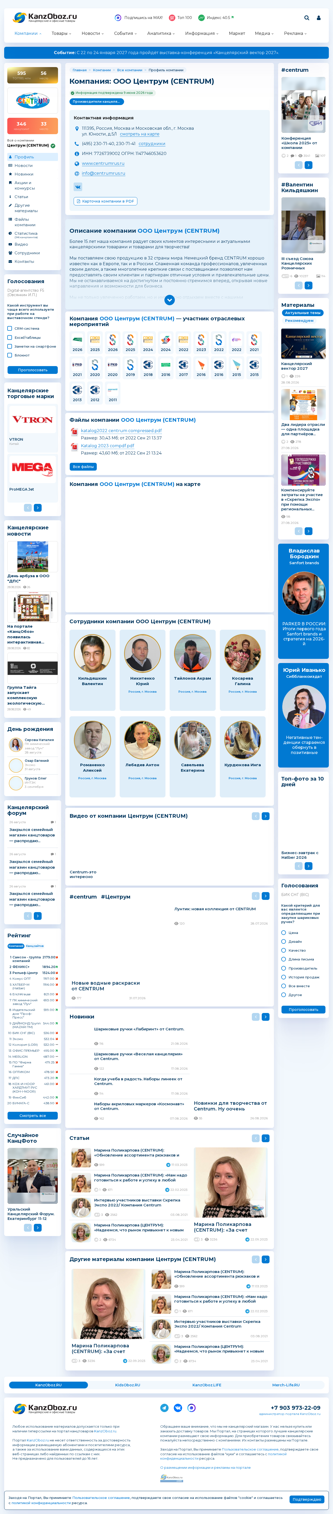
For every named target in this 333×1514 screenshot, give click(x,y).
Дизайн (295, 941)
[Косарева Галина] (242, 653)
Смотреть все (33, 1115)
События (123, 33)
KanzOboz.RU (48, 1385)
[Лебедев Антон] (142, 740)
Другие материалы (26, 208)
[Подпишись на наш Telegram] (164, 1407)
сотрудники (152, 143)
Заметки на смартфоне (35, 346)
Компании (26, 33)
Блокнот (22, 355)
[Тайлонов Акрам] (192, 653)
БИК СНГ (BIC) (295, 894)
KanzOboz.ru (105, 1431)
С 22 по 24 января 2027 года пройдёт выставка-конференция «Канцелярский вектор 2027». (166, 52)
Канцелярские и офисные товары (52, 21)
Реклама (293, 33)
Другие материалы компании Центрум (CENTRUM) (142, 1259)
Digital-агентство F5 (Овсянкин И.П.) (25, 292)
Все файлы (83, 466)
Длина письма (301, 959)
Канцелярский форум (28, 810)
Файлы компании (25, 222)
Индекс (218, 17)
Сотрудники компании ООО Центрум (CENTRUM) (140, 622)
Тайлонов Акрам (192, 678)
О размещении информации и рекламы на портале (205, 1467)
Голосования (25, 281)
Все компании (129, 70)
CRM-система (27, 328)
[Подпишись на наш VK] (178, 1407)
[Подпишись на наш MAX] (191, 1407)
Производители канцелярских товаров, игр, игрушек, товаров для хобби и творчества (98, 101)
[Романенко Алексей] (92, 740)
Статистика (26, 235)
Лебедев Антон (142, 764)
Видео (21, 244)
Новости (91, 33)
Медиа (262, 33)
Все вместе (299, 986)
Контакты (24, 261)
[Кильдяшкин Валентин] (92, 653)
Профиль (24, 156)
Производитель (303, 968)
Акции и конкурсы (25, 185)
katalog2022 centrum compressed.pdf (121, 430)
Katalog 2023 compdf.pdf (107, 445)
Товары (60, 33)
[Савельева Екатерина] (192, 740)
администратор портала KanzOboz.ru (290, 1414)
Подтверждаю (307, 1499)
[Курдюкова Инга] (242, 740)
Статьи (21, 196)
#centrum (83, 897)
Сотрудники (27, 252)
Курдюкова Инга (243, 764)
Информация (200, 33)
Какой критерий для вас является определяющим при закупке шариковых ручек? (300, 914)
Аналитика (159, 33)
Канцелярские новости (28, 530)
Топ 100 (184, 17)
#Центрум (116, 897)
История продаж (304, 977)
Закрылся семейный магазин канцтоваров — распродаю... (32, 835)
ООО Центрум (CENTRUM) (179, 230)
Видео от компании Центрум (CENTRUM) (128, 816)
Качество (297, 950)
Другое (295, 995)
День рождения (30, 729)
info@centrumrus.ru (103, 173)
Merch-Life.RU (286, 1385)
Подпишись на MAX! (143, 17)
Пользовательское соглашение (250, 1449)
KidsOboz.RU (127, 1385)
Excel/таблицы (28, 337)
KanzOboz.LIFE (207, 1385)
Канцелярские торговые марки (30, 393)
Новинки (24, 174)
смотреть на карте (139, 134)
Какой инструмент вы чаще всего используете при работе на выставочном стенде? (30, 311)
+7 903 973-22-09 (296, 1408)
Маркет (237, 33)
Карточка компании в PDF (108, 201)
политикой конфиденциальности (41, 1503)
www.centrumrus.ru (103, 163)
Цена (293, 933)
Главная (80, 70)
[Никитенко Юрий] (142, 653)
